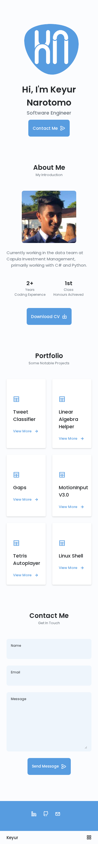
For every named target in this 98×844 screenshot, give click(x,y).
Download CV (45, 316)
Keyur (12, 837)
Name (16, 645)
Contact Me (45, 128)
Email (15, 672)
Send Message (45, 766)
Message (18, 699)
